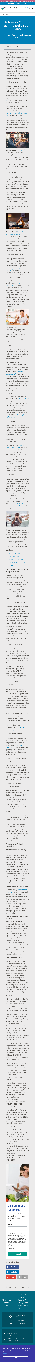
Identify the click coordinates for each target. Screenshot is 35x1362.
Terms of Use (22, 1300)
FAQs (20, 1308)
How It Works (6, 1297)
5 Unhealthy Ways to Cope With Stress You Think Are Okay (18, 562)
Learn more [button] (7, 1353)
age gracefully (24, 398)
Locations (5, 1303)
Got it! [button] (16, 1358)
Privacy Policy (23, 1303)
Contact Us (22, 1294)
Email (10, 1224)
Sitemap (5, 1306)
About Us (21, 1297)
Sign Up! (17, 1254)
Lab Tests (5, 1294)
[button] (26, 8)
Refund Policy (23, 1306)
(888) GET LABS (22, 3)
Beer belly (21, 150)
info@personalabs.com (26, 1)
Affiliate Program (8, 1300)
